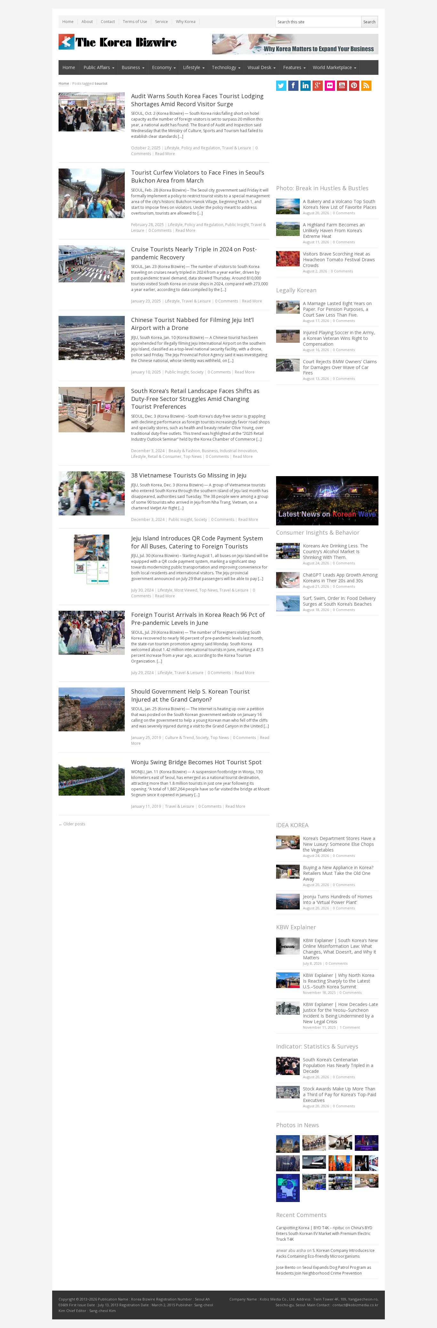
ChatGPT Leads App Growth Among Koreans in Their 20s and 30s (340, 578)
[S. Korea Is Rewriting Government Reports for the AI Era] (288, 1188)
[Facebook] (293, 86)
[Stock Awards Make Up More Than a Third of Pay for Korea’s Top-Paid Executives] (288, 1092)
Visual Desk (259, 67)
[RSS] (366, 86)
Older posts (72, 824)
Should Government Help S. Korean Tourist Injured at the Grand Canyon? (190, 695)
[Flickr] (330, 86)
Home (68, 21)
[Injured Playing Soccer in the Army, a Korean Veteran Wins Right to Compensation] (288, 336)
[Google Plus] (318, 86)
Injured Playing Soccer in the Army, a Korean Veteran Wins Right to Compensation (339, 338)
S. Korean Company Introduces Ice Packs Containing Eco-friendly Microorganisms (325, 1253)
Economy (161, 67)
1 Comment (350, 1027)
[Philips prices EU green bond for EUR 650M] (288, 1144)
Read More (165, 153)
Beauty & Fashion (184, 450)
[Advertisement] (324, 139)
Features (292, 67)
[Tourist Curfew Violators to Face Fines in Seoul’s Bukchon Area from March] (92, 193)
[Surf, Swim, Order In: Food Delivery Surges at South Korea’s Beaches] (288, 603)
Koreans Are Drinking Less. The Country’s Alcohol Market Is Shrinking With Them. (335, 551)
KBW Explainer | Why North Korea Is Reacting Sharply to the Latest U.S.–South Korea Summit (338, 981)
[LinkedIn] (305, 86)
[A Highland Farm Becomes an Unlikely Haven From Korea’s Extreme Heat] (288, 229)
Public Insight (237, 224)
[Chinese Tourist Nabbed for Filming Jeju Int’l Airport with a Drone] (92, 338)
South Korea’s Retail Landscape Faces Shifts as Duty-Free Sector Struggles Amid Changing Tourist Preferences (195, 399)
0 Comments (344, 212)
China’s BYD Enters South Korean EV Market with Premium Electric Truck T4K (324, 1233)
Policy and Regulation (200, 148)
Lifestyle (191, 67)
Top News (192, 456)
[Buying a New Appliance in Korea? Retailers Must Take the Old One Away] (288, 872)
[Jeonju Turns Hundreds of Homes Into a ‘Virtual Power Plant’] (288, 901)
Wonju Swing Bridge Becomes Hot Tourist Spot (196, 762)
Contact (108, 21)
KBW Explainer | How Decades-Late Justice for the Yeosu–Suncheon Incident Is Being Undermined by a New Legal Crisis (340, 1013)
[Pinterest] (354, 86)
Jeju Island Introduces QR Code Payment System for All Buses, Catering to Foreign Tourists (197, 542)
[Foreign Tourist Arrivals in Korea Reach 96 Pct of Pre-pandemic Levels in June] (92, 633)
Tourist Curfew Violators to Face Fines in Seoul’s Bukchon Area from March (197, 176)
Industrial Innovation (238, 450)
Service (161, 21)
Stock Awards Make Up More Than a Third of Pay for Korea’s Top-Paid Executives (339, 1094)
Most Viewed (185, 590)
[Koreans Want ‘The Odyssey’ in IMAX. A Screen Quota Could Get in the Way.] (366, 1163)
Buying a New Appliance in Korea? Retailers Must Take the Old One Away (338, 873)
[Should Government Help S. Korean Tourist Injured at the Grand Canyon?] (92, 709)
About (87, 21)
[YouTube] (342, 86)
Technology (224, 67)
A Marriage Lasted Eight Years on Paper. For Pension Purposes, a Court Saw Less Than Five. (337, 309)
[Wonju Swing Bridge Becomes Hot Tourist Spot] (92, 776)
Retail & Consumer (164, 456)
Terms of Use (135, 21)
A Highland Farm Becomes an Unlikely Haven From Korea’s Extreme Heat (334, 230)
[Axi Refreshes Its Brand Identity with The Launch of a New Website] (314, 1162)
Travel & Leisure (236, 148)
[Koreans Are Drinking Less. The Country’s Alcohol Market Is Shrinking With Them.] (288, 551)
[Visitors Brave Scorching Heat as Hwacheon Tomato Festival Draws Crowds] (288, 258)
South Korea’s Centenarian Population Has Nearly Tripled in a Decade (338, 1065)
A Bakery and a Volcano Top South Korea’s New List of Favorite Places (340, 204)
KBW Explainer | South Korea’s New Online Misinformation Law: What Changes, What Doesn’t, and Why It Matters (340, 949)
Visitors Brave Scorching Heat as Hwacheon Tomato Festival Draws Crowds (339, 259)
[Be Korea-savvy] (119, 42)
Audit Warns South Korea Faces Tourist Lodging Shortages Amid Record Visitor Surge (197, 100)
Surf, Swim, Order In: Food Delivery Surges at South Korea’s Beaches (339, 601)
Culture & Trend (179, 737)
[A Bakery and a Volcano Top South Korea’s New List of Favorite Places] (288, 206)
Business (131, 67)
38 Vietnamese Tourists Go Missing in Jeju (189, 475)
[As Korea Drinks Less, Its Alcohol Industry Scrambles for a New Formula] (314, 1182)
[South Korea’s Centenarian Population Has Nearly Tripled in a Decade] (288, 1066)
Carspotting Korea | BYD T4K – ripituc (310, 1227)
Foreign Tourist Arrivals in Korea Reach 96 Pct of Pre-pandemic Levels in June (198, 618)
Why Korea (185, 21)
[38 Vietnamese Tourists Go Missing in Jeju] (92, 493)
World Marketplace (332, 67)
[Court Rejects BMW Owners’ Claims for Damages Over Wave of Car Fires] (288, 365)
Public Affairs (96, 67)
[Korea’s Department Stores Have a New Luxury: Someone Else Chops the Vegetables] (288, 842)
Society (197, 372)
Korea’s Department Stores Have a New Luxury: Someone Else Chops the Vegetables (339, 844)
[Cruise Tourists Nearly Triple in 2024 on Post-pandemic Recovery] (92, 263)
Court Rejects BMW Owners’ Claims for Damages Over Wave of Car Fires (340, 367)
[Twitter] (281, 86)
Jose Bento (286, 1267)
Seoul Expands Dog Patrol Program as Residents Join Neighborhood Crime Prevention (323, 1270)
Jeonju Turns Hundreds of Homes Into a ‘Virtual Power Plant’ (337, 899)
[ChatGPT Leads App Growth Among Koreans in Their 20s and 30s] (288, 580)
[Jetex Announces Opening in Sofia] (340, 1163)
